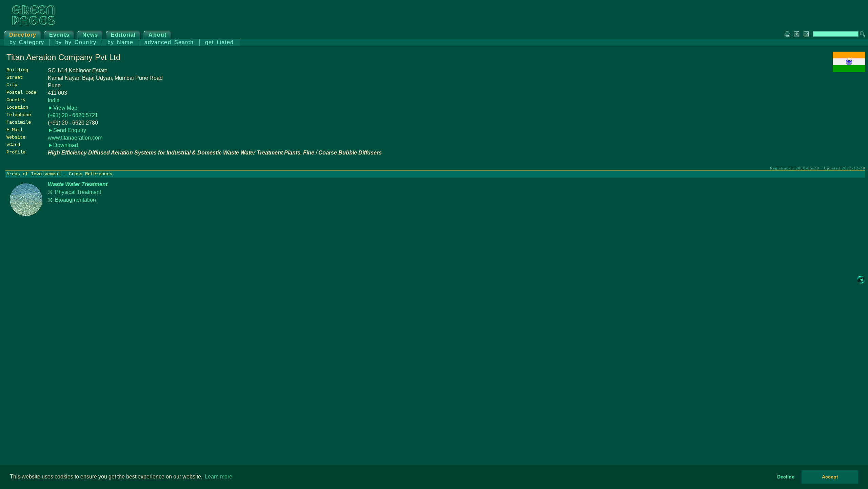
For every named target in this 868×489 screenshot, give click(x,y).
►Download (63, 145)
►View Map (62, 108)
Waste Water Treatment (77, 184)
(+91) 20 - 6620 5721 (73, 115)
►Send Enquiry (67, 130)
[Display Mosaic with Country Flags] (849, 70)
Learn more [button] (218, 476)
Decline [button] (785, 476)
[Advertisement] (814, 121)
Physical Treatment (78, 192)
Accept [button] (830, 476)
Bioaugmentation (75, 200)
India (54, 100)
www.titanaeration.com (75, 138)
